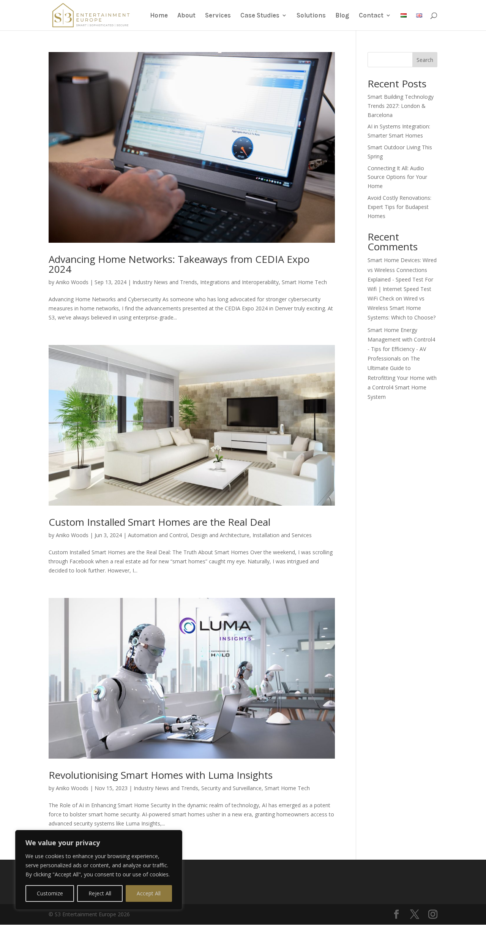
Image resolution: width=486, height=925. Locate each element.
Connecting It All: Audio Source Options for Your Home (397, 177)
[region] (98, 870)
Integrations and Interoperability (239, 282)
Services (218, 16)
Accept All (149, 893)
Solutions (311, 16)
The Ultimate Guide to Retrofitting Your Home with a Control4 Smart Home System (402, 377)
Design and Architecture (220, 535)
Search (425, 59)
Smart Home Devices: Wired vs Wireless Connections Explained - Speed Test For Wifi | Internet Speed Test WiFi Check (402, 279)
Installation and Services (282, 535)
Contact (371, 16)
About (186, 16)
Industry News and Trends (165, 282)
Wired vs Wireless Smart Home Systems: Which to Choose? (402, 308)
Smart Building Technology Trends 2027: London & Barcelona (401, 106)
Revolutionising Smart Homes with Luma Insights (161, 775)
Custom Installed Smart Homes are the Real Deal (159, 522)
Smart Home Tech (304, 282)
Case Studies (259, 16)
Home (159, 16)
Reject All (99, 893)
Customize (50, 893)
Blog (342, 16)
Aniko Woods (72, 282)
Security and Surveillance (231, 788)
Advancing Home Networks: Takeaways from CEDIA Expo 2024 (179, 264)
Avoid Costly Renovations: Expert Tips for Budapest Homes (399, 207)
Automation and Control (158, 535)
